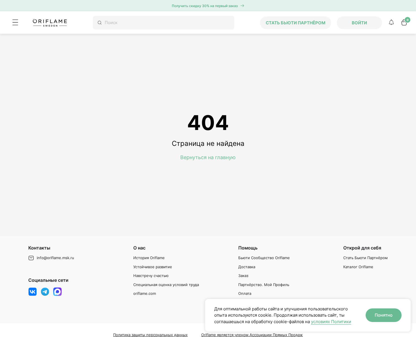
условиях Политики (331, 321)
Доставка (246, 267)
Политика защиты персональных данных (150, 334)
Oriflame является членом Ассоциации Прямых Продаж (252, 334)
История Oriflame (149, 257)
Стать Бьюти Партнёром (365, 257)
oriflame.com (144, 293)
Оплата (244, 293)
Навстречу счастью (151, 275)
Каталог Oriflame (358, 267)
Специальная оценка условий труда (166, 284)
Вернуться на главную (208, 157)
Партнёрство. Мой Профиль (263, 284)
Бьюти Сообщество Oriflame (264, 257)
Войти (359, 22)
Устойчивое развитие (152, 267)
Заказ (243, 275)
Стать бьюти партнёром (295, 22)
